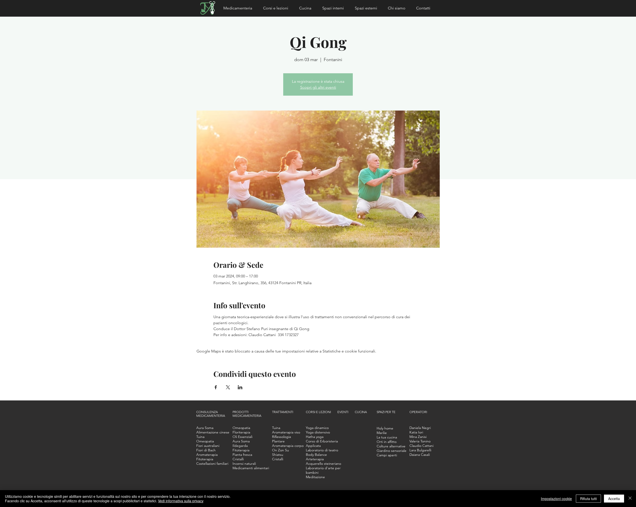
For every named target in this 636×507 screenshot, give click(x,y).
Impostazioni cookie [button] (556, 498)
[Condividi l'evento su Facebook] (215, 387)
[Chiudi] (630, 498)
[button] (239, 8)
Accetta (614, 498)
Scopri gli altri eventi (318, 87)
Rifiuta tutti (588, 498)
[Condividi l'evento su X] (228, 387)
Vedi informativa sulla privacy (180, 500)
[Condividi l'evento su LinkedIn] (240, 387)
